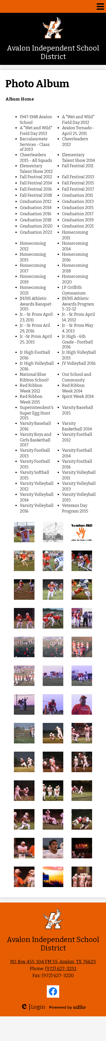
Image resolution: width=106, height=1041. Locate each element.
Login (33, 1007)
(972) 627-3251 (60, 968)
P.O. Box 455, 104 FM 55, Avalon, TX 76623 (53, 962)
